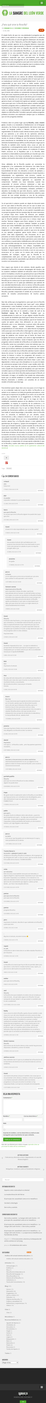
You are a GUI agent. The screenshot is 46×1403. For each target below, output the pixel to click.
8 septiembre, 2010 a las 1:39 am (11, 750)
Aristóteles (9, 1325)
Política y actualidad (12, 1301)
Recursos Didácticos (11, 1320)
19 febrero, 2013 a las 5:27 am (11, 1035)
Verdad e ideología (11, 1203)
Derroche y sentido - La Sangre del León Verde (20, 1218)
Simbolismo (10, 1280)
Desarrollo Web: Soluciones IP (23, 1397)
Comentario (7, 1098)
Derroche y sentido (10, 1207)
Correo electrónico (31, 1116)
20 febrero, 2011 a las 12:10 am (11, 826)
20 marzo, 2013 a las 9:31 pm (11, 1067)
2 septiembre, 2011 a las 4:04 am (13, 844)
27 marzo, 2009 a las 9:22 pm (11, 489)
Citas (6, 1309)
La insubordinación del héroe (14, 1194)
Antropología (10, 1266)
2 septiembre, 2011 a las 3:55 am (13, 769)
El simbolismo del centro (18, 1245)
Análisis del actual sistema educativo (17, 1256)
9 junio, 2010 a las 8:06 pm (10, 689)
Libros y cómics (11, 1295)
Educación (9, 1291)
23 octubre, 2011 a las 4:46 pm (11, 887)
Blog (6, 1286)
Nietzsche (9, 1343)
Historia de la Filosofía (13, 1278)
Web (4, 1123)
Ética (7, 1270)
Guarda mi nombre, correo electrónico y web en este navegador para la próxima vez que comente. (21, 1134)
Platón (8, 1345)
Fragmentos (10, 1293)
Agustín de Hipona (12, 1323)
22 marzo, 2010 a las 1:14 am (12, 532)
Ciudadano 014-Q (8, 28)
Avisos (8, 1289)
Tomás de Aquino (12, 1349)
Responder (40, 490)
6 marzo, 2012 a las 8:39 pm (10, 984)
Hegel (8, 1331)
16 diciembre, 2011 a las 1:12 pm (11, 901)
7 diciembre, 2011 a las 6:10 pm (12, 718)
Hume (8, 1333)
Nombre (6, 1116)
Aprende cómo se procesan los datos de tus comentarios (20, 1145)
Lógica (8, 1337)
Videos (8, 1305)
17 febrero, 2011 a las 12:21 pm (11, 804)
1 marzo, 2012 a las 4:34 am (10, 972)
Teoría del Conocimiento (14, 1282)
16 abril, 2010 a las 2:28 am (10, 669)
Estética (8, 1268)
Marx (8, 1341)
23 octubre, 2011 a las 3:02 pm (11, 863)
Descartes (9, 1327)
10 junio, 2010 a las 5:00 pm (10, 734)
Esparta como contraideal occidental (16, 1190)
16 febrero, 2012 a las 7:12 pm (11, 956)
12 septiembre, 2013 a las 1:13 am (11, 1087)
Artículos (8, 1263)
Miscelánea (9, 1317)
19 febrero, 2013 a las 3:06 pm (11, 1051)
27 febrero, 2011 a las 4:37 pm (16, 565)
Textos (7, 1353)
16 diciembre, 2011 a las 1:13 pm (11, 913)
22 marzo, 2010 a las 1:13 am (10, 637)
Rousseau (9, 1347)
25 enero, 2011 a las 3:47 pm (14, 552)
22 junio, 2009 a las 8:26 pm (11, 503)
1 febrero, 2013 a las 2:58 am (12, 609)
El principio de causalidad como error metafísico (20, 1199)
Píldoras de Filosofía (13, 1299)
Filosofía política (11, 1276)
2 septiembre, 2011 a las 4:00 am (13, 582)
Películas (9, 1297)
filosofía (9, 468)
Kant (7, 1335)
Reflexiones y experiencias (22, 28)
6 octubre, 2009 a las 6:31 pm (11, 519)
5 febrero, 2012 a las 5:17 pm (11, 940)
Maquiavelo (10, 1339)
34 (42, 30)
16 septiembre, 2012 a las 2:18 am (12, 1004)
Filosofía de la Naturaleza (14, 1272)
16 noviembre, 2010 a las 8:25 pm (11, 786)
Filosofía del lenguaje (13, 1274)
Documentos (10, 1329)
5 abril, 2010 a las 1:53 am (10, 655)
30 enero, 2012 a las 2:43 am (10, 927)
